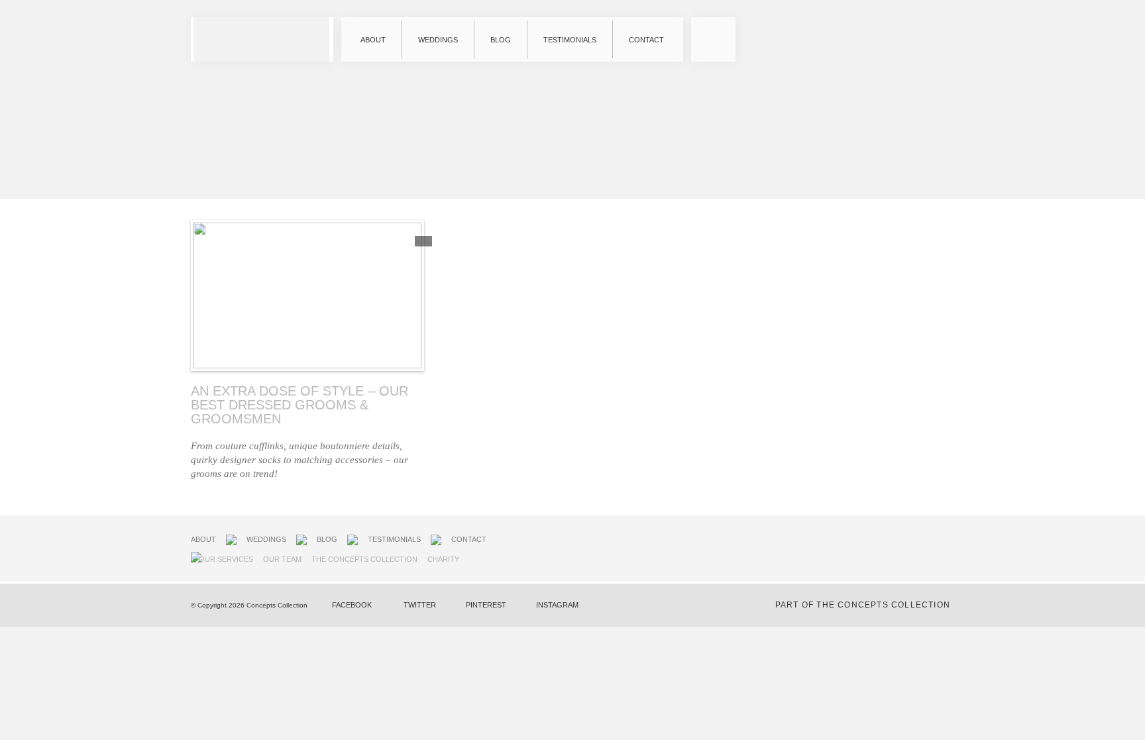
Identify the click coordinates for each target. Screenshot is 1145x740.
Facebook (352, 605)
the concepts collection (364, 559)
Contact (646, 40)
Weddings (438, 40)
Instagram (557, 605)
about (203, 539)
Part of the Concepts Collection (862, 604)
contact (468, 539)
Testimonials (569, 40)
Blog (500, 40)
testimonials (394, 539)
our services (226, 559)
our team (282, 559)
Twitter (420, 605)
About (373, 40)
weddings (266, 539)
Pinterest (486, 605)
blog (327, 539)
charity (443, 559)
